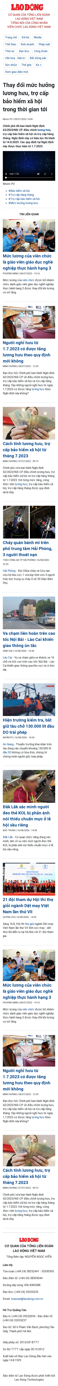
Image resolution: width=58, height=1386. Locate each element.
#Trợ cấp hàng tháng (21, 194)
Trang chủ (11, 37)
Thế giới (26, 65)
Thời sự (9, 51)
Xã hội (25, 37)
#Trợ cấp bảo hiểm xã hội (24, 199)
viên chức (28, 280)
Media (37, 37)
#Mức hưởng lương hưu (23, 203)
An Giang (8, 744)
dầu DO (7, 752)
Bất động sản (38, 58)
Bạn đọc (24, 51)
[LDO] (29, 236)
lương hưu (44, 130)
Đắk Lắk (8, 837)
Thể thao (10, 44)
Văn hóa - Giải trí (15, 58)
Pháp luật (44, 44)
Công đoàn (40, 51)
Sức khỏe (11, 65)
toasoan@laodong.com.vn (27, 1299)
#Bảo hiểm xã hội (19, 191)
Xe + (39, 65)
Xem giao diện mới (16, 72)
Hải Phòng (9, 570)
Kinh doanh (27, 44)
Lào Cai (7, 657)
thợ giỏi (29, 924)
